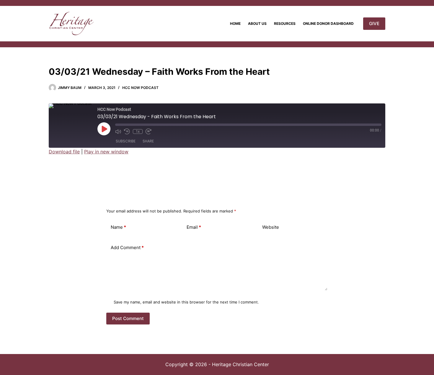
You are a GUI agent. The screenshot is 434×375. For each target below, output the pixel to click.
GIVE (374, 23)
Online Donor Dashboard (328, 23)
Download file (64, 152)
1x (138, 131)
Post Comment (128, 318)
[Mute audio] (118, 131)
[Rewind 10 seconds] (127, 131)
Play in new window (106, 152)
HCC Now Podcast (140, 87)
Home (235, 23)
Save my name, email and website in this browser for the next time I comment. (186, 302)
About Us (257, 23)
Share (148, 141)
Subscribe (126, 141)
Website (270, 227)
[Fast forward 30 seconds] (148, 131)
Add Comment (127, 247)
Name (118, 227)
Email (194, 227)
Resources (285, 23)
